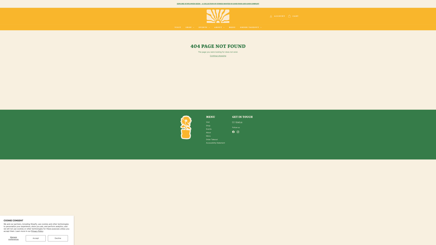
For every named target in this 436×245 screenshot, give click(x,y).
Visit (178, 27)
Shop (189, 27)
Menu (232, 27)
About (218, 27)
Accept (36, 238)
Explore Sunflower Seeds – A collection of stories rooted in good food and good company (218, 4)
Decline (58, 238)
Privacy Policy (37, 231)
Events (203, 27)
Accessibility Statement (215, 143)
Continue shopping (218, 56)
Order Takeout (250, 27)
